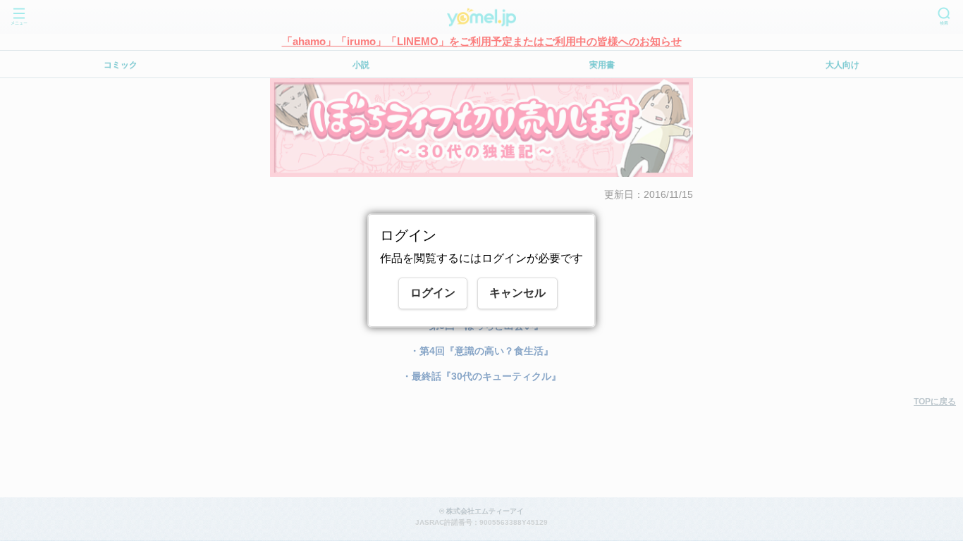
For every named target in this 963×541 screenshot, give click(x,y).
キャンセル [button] (517, 293)
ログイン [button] (432, 293)
